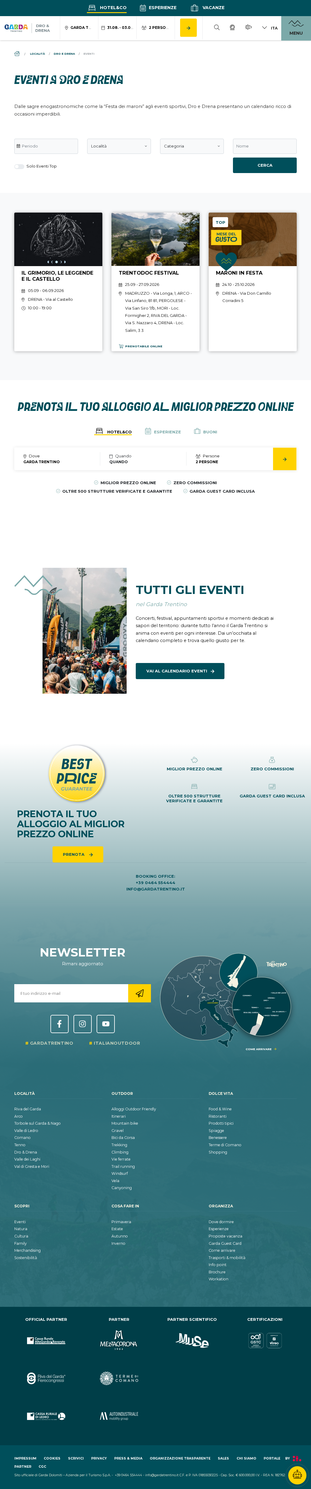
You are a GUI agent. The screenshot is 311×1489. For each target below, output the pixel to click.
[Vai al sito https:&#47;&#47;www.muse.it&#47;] (192, 1341)
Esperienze (162, 7)
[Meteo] (248, 28)
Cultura (21, 1236)
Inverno (118, 1243)
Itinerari (118, 1116)
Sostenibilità (25, 1257)
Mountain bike (124, 1123)
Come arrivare (222, 1250)
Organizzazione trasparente (180, 1458)
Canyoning (121, 1187)
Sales (223, 1458)
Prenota (74, 854)
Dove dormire (221, 1222)
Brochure (217, 1272)
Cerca (265, 165)
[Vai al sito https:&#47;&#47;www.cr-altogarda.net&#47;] (46, 1341)
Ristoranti (218, 1116)
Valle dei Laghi (27, 1159)
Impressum (25, 1458)
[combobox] (119, 146)
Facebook (59, 1024)
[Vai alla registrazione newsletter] (139, 993)
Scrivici (76, 1458)
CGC (42, 1467)
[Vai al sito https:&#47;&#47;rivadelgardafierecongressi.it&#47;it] (46, 1378)
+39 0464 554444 (155, 882)
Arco (18, 1116)
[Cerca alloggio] (188, 28)
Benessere (218, 1137)
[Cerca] (217, 28)
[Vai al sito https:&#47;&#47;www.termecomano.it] (119, 1378)
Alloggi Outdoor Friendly (133, 1109)
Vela (115, 1180)
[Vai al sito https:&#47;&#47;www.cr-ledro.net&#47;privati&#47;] (46, 1416)
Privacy (99, 1458)
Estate (117, 1229)
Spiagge (216, 1130)
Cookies (52, 1458)
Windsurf (119, 1173)
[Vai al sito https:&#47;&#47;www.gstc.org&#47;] (265, 1341)
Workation (218, 1279)
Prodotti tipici (221, 1123)
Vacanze (212, 7)
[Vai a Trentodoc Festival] (155, 282)
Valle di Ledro (26, 1130)
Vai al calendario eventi (176, 670)
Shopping (218, 1152)
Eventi (20, 1222)
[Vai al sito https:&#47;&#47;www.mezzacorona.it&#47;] (119, 1341)
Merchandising (27, 1250)
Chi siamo (246, 1458)
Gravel (117, 1130)
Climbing (119, 1152)
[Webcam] (232, 28)
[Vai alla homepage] (27, 28)
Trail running (123, 1166)
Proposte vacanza (225, 1236)
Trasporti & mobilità (227, 1257)
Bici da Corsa (123, 1137)
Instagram (82, 1024)
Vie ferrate (121, 1159)
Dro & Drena (25, 1152)
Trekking (119, 1145)
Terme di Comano (225, 1145)
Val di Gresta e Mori (31, 1166)
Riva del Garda (27, 1109)
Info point (218, 1264)
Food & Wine (220, 1109)
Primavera (121, 1222)
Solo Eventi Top (41, 166)
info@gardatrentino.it (155, 889)
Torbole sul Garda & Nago (37, 1123)
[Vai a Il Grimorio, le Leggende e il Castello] (58, 282)
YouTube (106, 1024)
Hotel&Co (113, 7)
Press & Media (128, 1458)
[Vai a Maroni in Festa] (253, 282)
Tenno (20, 1145)
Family (20, 1243)
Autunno (119, 1236)
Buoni (209, 431)
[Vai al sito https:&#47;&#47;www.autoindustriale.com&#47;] (119, 1416)
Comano (22, 1137)
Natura (20, 1229)
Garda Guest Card (225, 1243)
